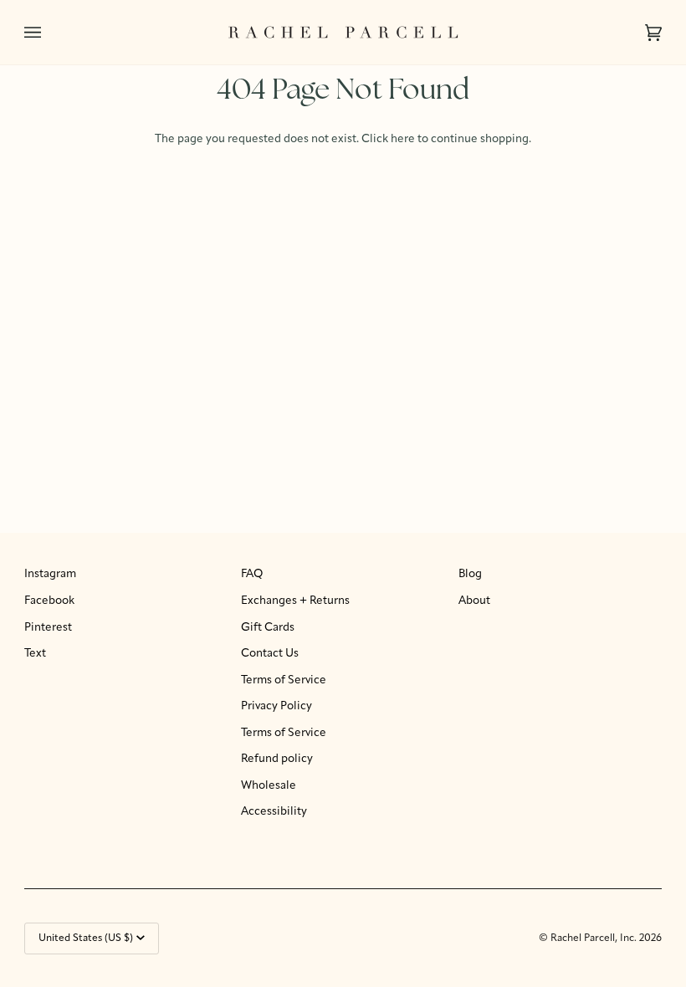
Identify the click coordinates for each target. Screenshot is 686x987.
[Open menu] (49, 32)
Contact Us (270, 653)
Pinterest (48, 627)
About (474, 601)
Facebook (49, 601)
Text (35, 653)
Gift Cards (267, 627)
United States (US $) (85, 938)
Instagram (50, 574)
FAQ (252, 574)
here (403, 139)
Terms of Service (283, 680)
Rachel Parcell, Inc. (594, 938)
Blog (470, 574)
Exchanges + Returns (295, 601)
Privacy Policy (276, 706)
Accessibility (274, 811)
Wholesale (268, 785)
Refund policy (277, 759)
